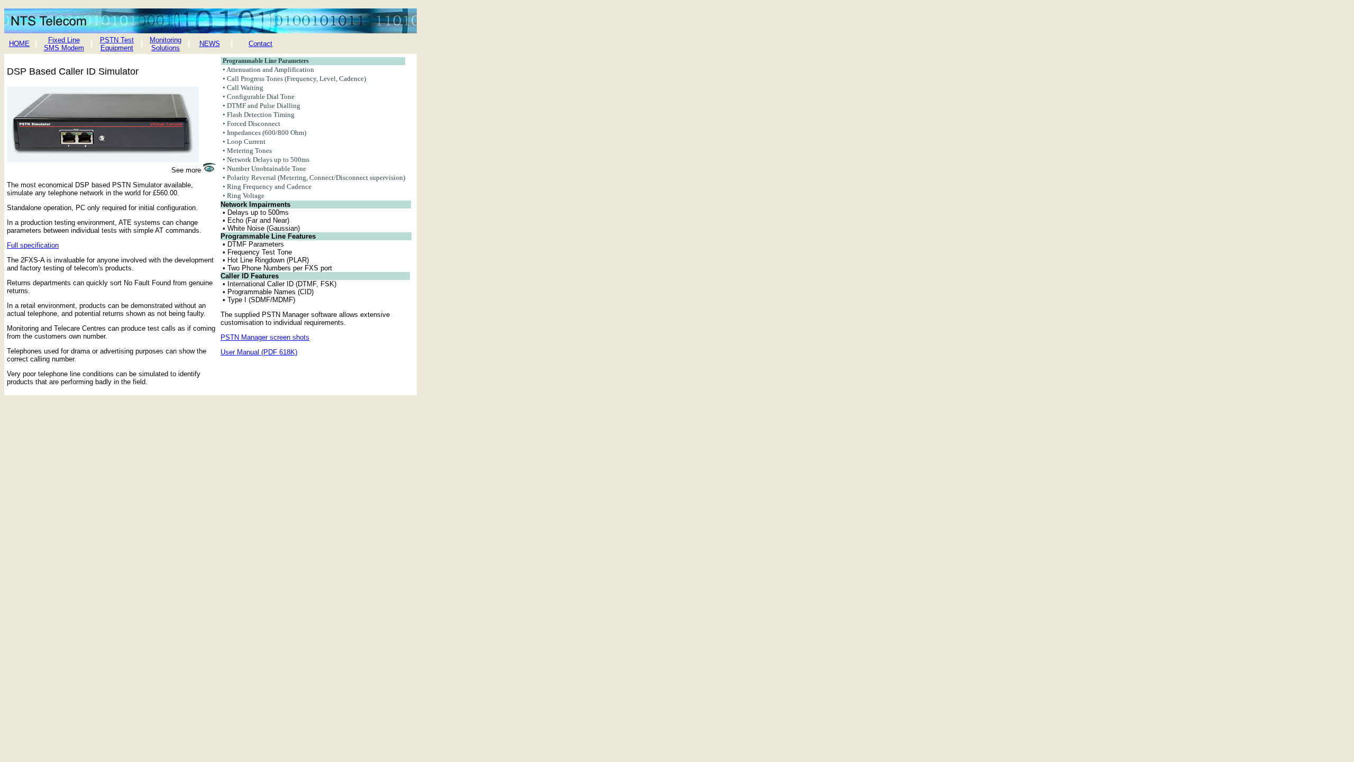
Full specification (33, 245)
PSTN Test (117, 40)
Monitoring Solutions (165, 44)
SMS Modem (64, 48)
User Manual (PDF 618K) (259, 352)
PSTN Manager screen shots (265, 337)
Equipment (116, 48)
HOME (19, 44)
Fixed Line (64, 40)
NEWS (209, 44)
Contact (260, 44)
